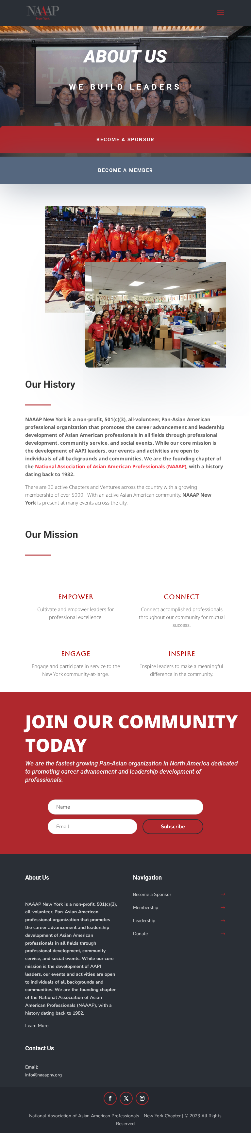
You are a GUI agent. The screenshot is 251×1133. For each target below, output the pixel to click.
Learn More (36, 1025)
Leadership (144, 921)
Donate (140, 934)
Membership (145, 907)
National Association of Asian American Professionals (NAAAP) (110, 466)
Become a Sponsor (152, 894)
